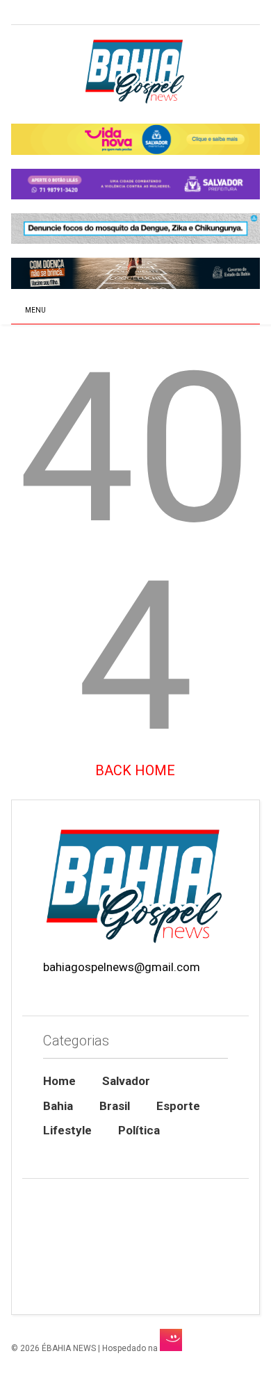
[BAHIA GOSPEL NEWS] (135, 99)
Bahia (58, 1106)
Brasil (114, 1106)
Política (139, 1130)
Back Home (135, 770)
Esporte (178, 1106)
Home (59, 1081)
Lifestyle (67, 1130)
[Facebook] (48, 13)
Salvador (126, 1081)
